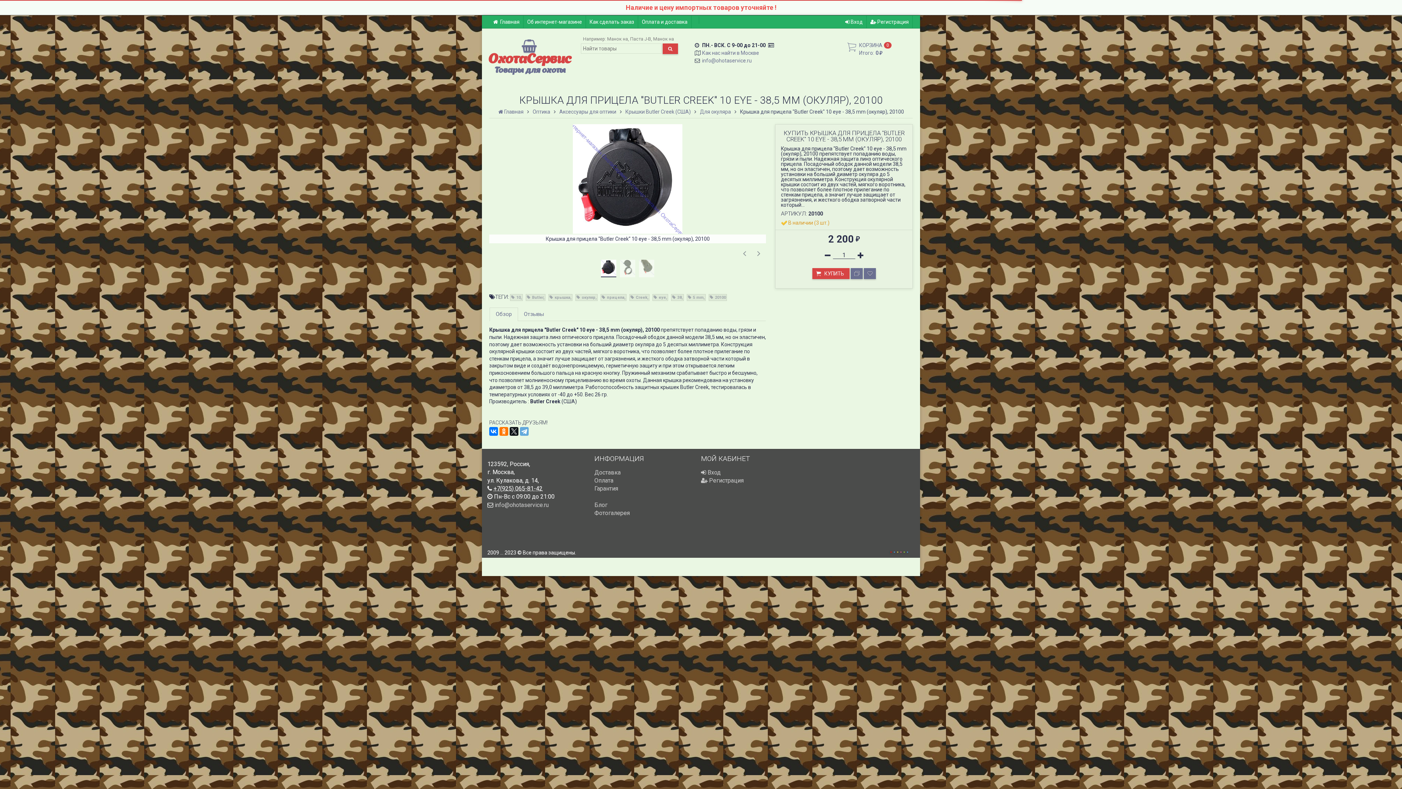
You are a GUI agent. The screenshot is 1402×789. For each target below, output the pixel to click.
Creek (641, 297)
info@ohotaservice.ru (727, 61)
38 (679, 297)
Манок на (617, 39)
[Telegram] (524, 431)
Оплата (603, 480)
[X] (514, 431)
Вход (856, 22)
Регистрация (892, 22)
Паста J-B (640, 39)
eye (662, 297)
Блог (601, 505)
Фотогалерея (612, 513)
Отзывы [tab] (534, 314)
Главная (510, 22)
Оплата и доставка (664, 22)
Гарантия (606, 488)
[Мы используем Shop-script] (899, 551)
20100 (720, 297)
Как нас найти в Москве (730, 53)
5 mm (698, 297)
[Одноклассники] (503, 431)
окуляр (588, 297)
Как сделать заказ (612, 22)
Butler (537, 297)
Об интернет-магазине (554, 22)
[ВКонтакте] (493, 431)
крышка (562, 297)
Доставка (607, 472)
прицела (615, 297)
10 (518, 297)
